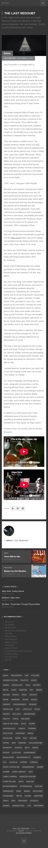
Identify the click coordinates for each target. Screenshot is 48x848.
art (31, 690)
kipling (33, 738)
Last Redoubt (10, 58)
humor (6, 772)
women (6, 806)
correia (34, 762)
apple (15, 719)
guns (13, 690)
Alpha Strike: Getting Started (13, 591)
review (6, 695)
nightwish (38, 806)
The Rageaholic (11, 639)
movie (5, 699)
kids (31, 772)
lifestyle (27, 709)
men (13, 801)
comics (21, 728)
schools (34, 801)
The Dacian (9, 645)
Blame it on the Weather (15, 571)
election (16, 753)
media (30, 733)
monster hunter (28, 777)
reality (6, 719)
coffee (23, 762)
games (6, 685)
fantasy (33, 695)
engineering (28, 767)
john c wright (19, 772)
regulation (8, 757)
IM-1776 (8, 660)
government (29, 753)
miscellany (17, 685)
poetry (6, 714)
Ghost (21, 831)
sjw (26, 675)
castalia (13, 762)
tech (28, 685)
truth (19, 796)
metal (5, 690)
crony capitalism (11, 767)
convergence (19, 704)
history (36, 685)
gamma (40, 767)
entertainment (10, 786)
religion (25, 719)
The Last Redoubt (19, 13)
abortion (38, 796)
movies (16, 695)
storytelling (9, 781)
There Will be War (12, 557)
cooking (32, 728)
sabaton (23, 690)
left (18, 709)
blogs (34, 699)
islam (37, 709)
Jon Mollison (10, 625)
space (6, 801)
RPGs (24, 695)
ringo (35, 748)
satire (32, 724)
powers (37, 757)
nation (28, 796)
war (14, 743)
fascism (38, 786)
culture (35, 675)
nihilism (30, 781)
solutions (38, 791)
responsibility (24, 757)
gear (18, 791)
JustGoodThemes (24, 833)
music (34, 680)
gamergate (8, 791)
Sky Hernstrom (10, 627)
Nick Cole (8, 633)
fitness (18, 748)
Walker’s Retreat (11, 642)
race (23, 724)
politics (24, 680)
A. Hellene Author (11, 654)
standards (8, 796)
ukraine (22, 743)
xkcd (21, 781)
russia (6, 753)
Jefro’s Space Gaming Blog (15, 630)
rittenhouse (26, 786)
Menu (6, 3)
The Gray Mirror (11, 657)
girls (5, 675)
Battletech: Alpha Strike (11, 598)
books (39, 690)
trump (25, 699)
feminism (15, 699)
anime (17, 738)
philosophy (16, 675)
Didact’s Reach (10, 636)
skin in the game (10, 724)
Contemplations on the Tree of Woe (18, 651)
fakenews (20, 733)
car (29, 806)
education (8, 733)
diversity (7, 748)
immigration (29, 714)
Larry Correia (10, 777)
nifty (27, 748)
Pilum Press (9, 622)
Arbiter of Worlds (11, 648)
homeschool (18, 806)
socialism (7, 738)
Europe (6, 704)
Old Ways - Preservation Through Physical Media (21, 604)
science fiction (10, 680)
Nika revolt (15, 238)
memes (27, 791)
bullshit (17, 714)
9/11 (4, 762)
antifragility (9, 728)
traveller (8, 709)
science (33, 704)
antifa (6, 743)
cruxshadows (35, 743)
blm (25, 738)
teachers (22, 801)
